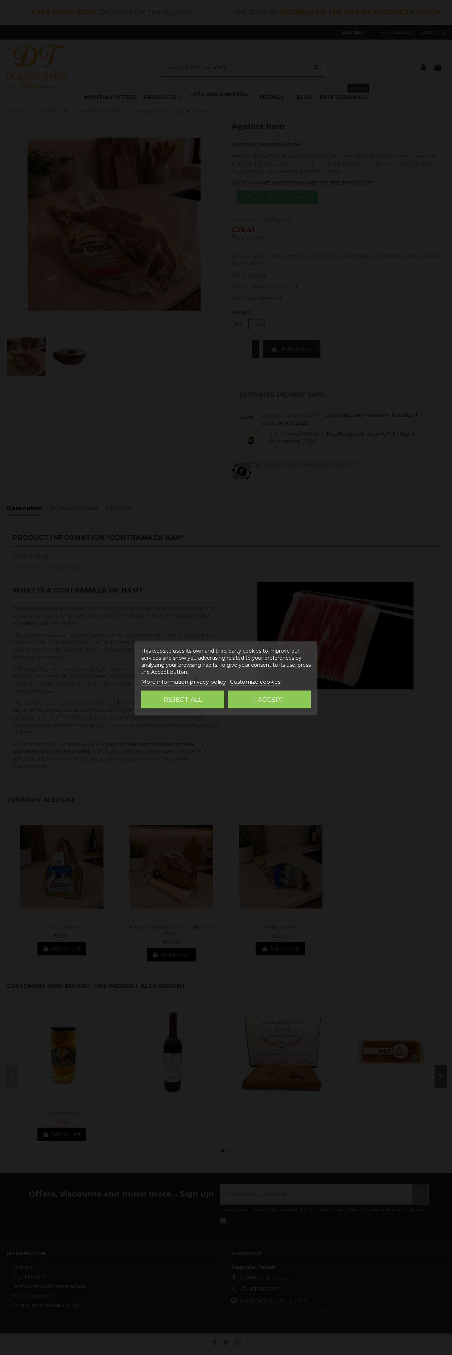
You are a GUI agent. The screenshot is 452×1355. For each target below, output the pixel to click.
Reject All (182, 699)
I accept (269, 699)
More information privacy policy (183, 681)
